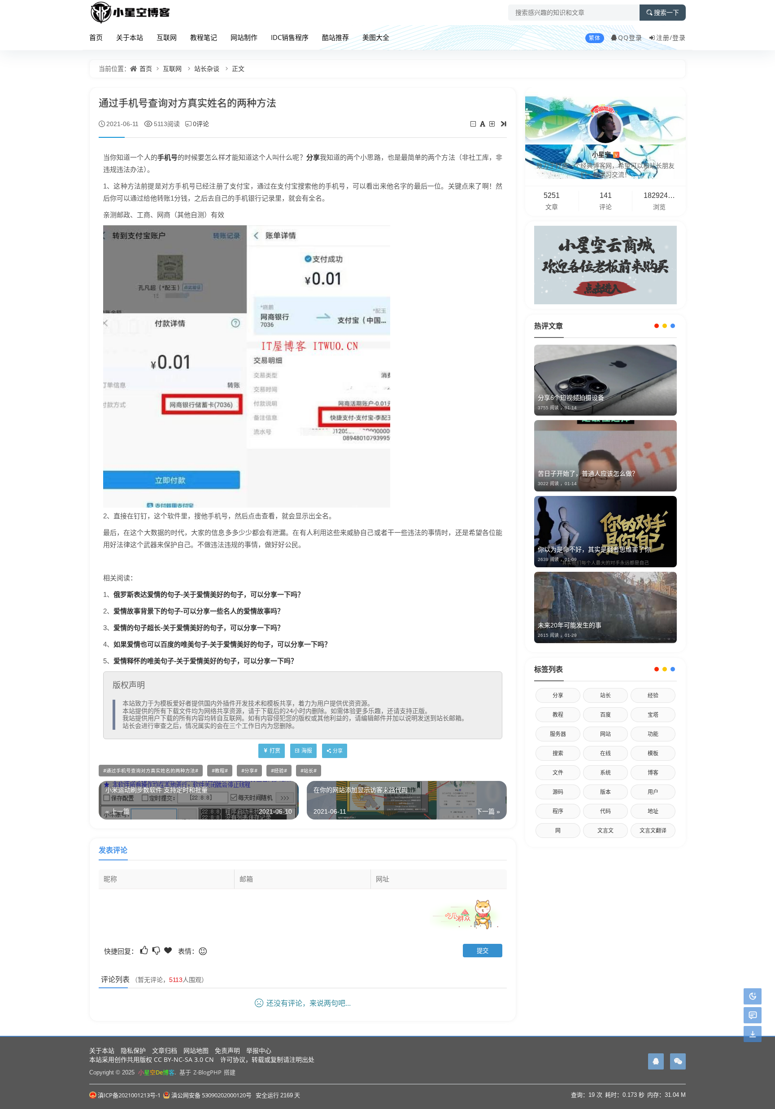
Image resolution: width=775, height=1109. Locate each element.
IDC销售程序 (290, 37)
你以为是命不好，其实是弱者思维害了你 (594, 549)
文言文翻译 (653, 830)
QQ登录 (630, 37)
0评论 (201, 123)
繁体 (595, 38)
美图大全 (375, 37)
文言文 (605, 830)
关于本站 (129, 37)
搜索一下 (666, 12)
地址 (653, 811)
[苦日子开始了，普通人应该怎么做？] (605, 455)
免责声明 (227, 1050)
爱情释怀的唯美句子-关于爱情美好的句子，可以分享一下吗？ (205, 660)
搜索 (558, 753)
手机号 (167, 157)
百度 (605, 715)
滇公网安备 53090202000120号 (211, 1095)
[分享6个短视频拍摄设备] (605, 380)
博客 (653, 772)
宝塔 (653, 715)
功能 (653, 734)
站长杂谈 (206, 68)
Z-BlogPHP (207, 1072)
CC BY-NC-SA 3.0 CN (184, 1059)
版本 (605, 792)
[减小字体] (474, 123)
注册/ (664, 37)
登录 (679, 37)
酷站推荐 (335, 37)
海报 (306, 750)
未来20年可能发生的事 (569, 625)
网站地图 (196, 1050)
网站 (605, 734)
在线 (605, 753)
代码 (605, 811)
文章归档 (164, 1050)
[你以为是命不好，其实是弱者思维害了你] (605, 531)
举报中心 (258, 1050)
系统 (605, 772)
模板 (653, 753)
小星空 (605, 154)
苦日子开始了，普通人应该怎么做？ (588, 473)
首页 (96, 37)
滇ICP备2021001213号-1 (129, 1095)
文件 (558, 772)
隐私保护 (133, 1050)
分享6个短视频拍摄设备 (571, 397)
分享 (313, 157)
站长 (308, 770)
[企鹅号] (656, 1061)
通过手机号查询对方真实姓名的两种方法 (150, 770)
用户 (653, 792)
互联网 (167, 37)
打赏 (275, 750)
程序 (558, 811)
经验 (279, 770)
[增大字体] (492, 123)
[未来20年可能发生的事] (605, 607)
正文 (238, 68)
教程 (220, 770)
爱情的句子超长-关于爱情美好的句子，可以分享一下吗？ (198, 627)
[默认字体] (483, 123)
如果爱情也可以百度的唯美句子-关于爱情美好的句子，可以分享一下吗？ (222, 644)
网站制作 (244, 37)
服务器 (558, 734)
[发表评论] (753, 1015)
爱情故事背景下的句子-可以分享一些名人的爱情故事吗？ (198, 610)
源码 (558, 792)
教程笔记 (203, 37)
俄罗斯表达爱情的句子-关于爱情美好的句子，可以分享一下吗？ (208, 594)
